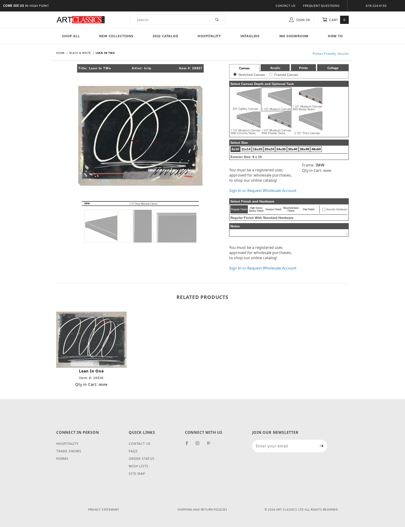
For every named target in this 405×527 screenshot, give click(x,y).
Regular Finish (239, 209)
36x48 (304, 149)
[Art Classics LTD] (80, 19)
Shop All (71, 36)
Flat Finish (309, 209)
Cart (336, 20)
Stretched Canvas (251, 75)
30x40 (292, 149)
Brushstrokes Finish (291, 209)
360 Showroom (294, 36)
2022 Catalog (165, 36)
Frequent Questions (321, 6)
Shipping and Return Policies (202, 510)
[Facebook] (189, 445)
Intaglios (250, 36)
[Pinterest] (210, 445)
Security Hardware (336, 209)
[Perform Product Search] (217, 19)
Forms (62, 458)
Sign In (302, 20)
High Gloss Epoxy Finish (256, 209)
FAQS (133, 451)
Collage (332, 68)
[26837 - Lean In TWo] (140, 135)
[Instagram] (199, 445)
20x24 (269, 149)
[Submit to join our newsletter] (321, 446)
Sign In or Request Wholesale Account (262, 190)
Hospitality (209, 36)
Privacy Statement (103, 510)
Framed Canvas (286, 75)
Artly (147, 68)
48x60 (316, 149)
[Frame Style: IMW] (140, 221)
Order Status (141, 458)
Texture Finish (273, 209)
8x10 (235, 149)
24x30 (281, 149)
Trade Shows (68, 451)
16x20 (257, 149)
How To (335, 36)
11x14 (246, 149)
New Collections (116, 36)
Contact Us (286, 6)
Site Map (137, 473)
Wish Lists (138, 466)
